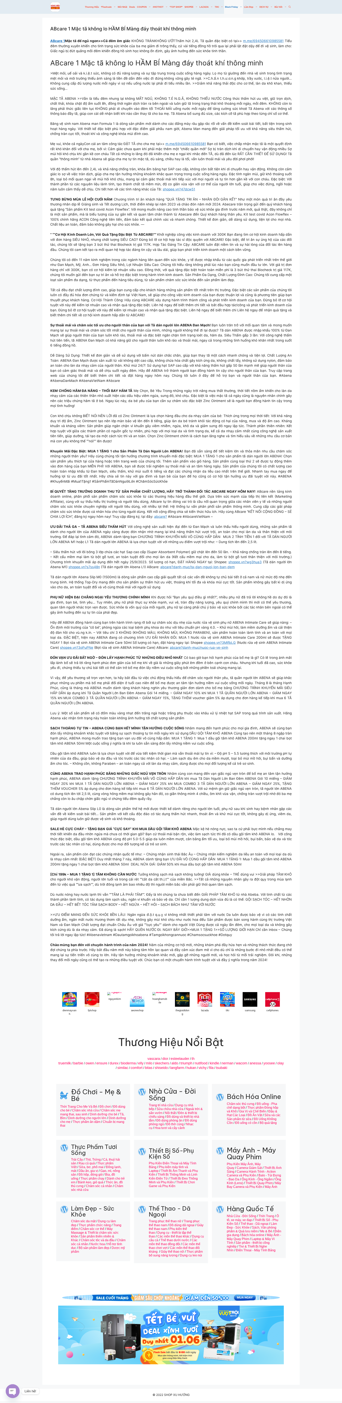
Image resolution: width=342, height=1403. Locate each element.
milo (149, 1063)
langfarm (177, 1068)
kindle (214, 1063)
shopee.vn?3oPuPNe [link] (76, 648)
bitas (148, 1068)
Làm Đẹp (248, 7)
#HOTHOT (158, 7)
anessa (255, 1063)
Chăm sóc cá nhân (99, 1186)
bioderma (128, 1063)
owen (90, 1063)
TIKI (217, 7)
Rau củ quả (87, 1163)
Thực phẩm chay (92, 1178)
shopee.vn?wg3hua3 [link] (245, 562)
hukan (191, 1068)
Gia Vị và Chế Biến (252, 1111)
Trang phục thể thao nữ (165, 1221)
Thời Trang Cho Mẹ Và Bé (78, 1106)
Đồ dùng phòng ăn (169, 1120)
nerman (227, 1063)
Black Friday (231, 7)
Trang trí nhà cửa (161, 1105)
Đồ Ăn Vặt (255, 1115)
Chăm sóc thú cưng (240, 1103)
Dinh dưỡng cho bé (103, 1114)
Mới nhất (122, 7)
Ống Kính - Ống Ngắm (257, 1179)
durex (114, 1063)
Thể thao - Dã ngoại (254, 1223)
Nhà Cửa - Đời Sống (241, 1216)
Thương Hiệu (92, 7)
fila (211, 1068)
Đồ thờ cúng (175, 1124)
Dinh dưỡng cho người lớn (87, 1118)
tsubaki (221, 1068)
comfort (136, 1068)
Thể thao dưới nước (175, 1240)
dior (165, 1058)
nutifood (201, 1063)
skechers (162, 1063)
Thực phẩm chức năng (95, 1225)
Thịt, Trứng (93, 1159)
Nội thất (170, 1113)
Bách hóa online (252, 1235)
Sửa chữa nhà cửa (170, 1109)
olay (280, 1063)
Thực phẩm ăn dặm (86, 1121)
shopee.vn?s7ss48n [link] (84, 567)
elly (140, 1063)
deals (132, 7)
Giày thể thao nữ (172, 1251)
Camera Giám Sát (249, 1167)
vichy (203, 1068)
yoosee (269, 1063)
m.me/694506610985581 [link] (263, 41)
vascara (153, 1058)
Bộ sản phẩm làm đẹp (94, 1248)
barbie (78, 1063)
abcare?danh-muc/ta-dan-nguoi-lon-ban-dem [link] (197, 567)
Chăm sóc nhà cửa (85, 1110)
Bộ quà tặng (268, 1122)
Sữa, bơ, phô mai (91, 1167)
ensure (101, 1063)
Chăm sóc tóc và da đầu (98, 1240)
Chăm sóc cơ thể (92, 1229)
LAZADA (204, 7)
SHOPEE (188, 7)
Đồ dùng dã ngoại (182, 1225)
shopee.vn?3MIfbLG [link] (220, 643)
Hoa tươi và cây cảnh (170, 1128)
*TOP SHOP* (176, 7)
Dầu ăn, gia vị (88, 1170)
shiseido (161, 1068)
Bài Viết (278, 7)
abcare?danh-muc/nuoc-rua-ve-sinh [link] (199, 648)
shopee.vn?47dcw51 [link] (179, 189)
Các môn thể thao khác (173, 1236)
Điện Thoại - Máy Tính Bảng (256, 1250)
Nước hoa (97, 1244)
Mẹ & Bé (266, 1231)
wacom (241, 1063)
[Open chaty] (13, 1391)
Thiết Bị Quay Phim (259, 1183)
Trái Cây (77, 1159)
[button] (290, 7)
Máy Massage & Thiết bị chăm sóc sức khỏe (95, 1232)
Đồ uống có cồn (246, 1122)
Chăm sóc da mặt (83, 1221)
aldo (174, 1063)
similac (122, 1068)
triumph (186, 1063)
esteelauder (180, 1058)
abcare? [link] (160, 517)
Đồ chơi (105, 1106)
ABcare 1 (57, 41)
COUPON (142, 7)
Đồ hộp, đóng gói (91, 1174)
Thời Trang (266, 1216)
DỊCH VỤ (263, 7)
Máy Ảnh (271, 1186)
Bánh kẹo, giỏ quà (90, 1182)
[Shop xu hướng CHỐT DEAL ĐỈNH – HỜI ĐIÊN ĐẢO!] (55, 7)
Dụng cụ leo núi (191, 1255)
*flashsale (106, 7)
